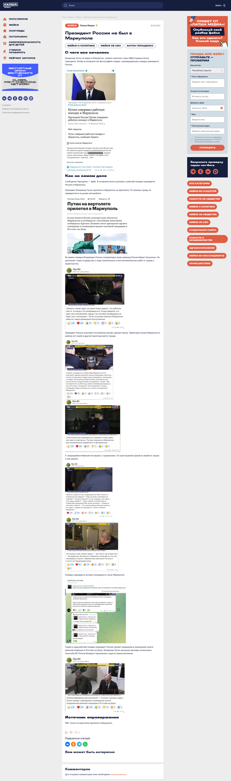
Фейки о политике (81, 45)
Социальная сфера (202, 230)
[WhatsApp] (85, 744)
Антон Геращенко (140, 45)
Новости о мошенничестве (200, 239)
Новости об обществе (204, 199)
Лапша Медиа (87, 25)
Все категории (199, 183)
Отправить (207, 147)
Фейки (72, 25)
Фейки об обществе (203, 214)
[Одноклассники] (73, 744)
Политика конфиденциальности (16, 112)
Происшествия (199, 263)
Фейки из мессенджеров (206, 256)
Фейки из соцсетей (202, 191)
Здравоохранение (201, 248)
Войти (218, 5)
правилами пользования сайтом (207, 142)
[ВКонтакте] (67, 744)
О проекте (6, 105)
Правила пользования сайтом (15, 109)
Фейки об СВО (111, 45)
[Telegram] (79, 744)
